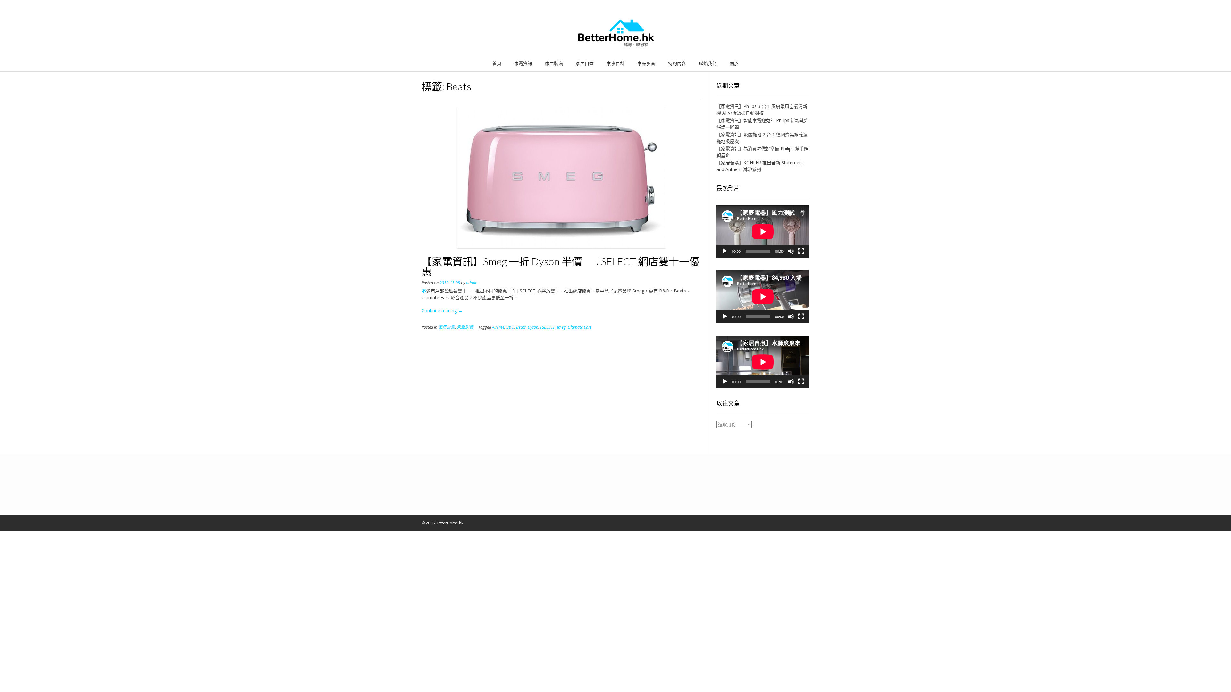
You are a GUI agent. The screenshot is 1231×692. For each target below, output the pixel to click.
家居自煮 (585, 63)
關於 (734, 63)
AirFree (498, 327)
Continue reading (442, 311)
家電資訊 (523, 63)
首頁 (496, 63)
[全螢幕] (801, 251)
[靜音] (791, 251)
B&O (510, 327)
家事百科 (615, 63)
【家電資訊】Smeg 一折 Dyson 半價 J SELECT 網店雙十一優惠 (560, 266)
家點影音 (646, 63)
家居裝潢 (554, 63)
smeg (561, 327)
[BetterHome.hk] (615, 33)
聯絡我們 (708, 63)
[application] (762, 231)
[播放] (725, 251)
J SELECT (547, 327)
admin (471, 282)
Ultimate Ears (579, 327)
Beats (521, 327)
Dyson (533, 327)
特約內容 (677, 63)
